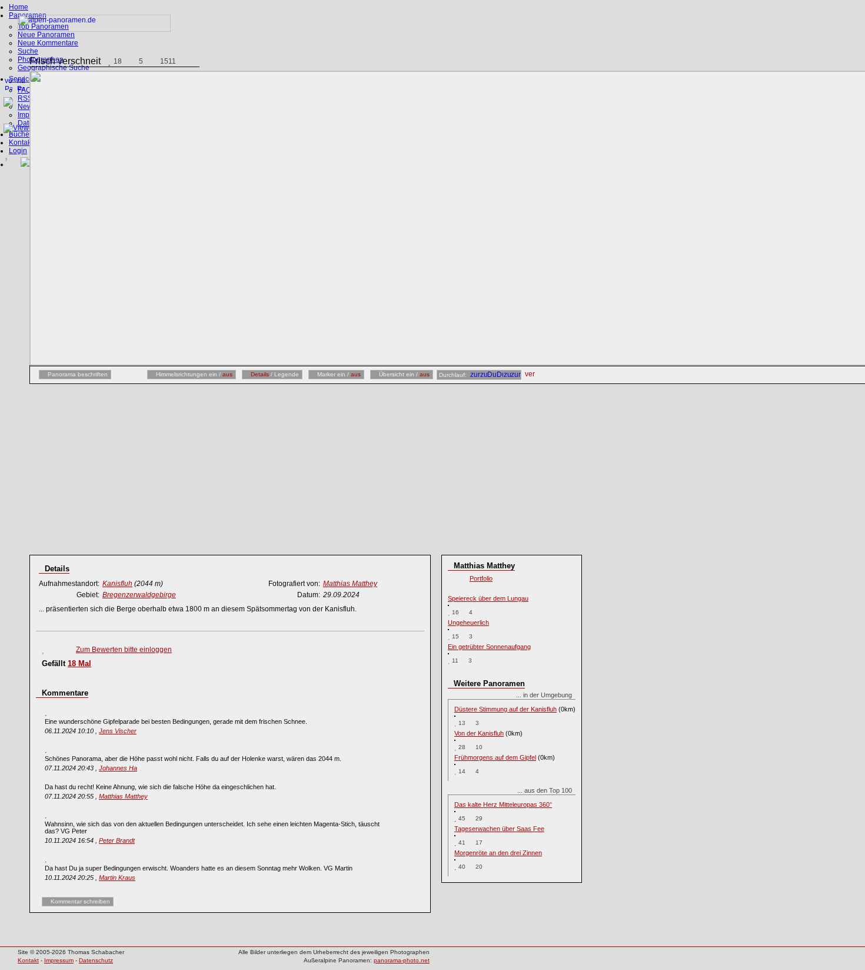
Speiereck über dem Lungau (488, 598)
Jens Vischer (118, 730)
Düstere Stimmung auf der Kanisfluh (505, 709)
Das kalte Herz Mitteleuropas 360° (503, 804)
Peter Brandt (117, 840)
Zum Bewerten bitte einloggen (124, 649)
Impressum (59, 960)
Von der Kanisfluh (479, 733)
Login (18, 151)
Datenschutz (96, 960)
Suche (28, 51)
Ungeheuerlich (468, 622)
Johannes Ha (118, 768)
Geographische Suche (53, 68)
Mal (79, 663)
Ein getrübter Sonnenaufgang (489, 646)
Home (18, 7)
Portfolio (481, 578)
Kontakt (21, 142)
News (27, 106)
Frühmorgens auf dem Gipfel (495, 757)
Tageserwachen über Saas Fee (499, 828)
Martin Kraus (117, 877)
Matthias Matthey (123, 796)
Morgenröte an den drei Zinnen (498, 852)
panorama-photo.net (402, 960)
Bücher (20, 134)
